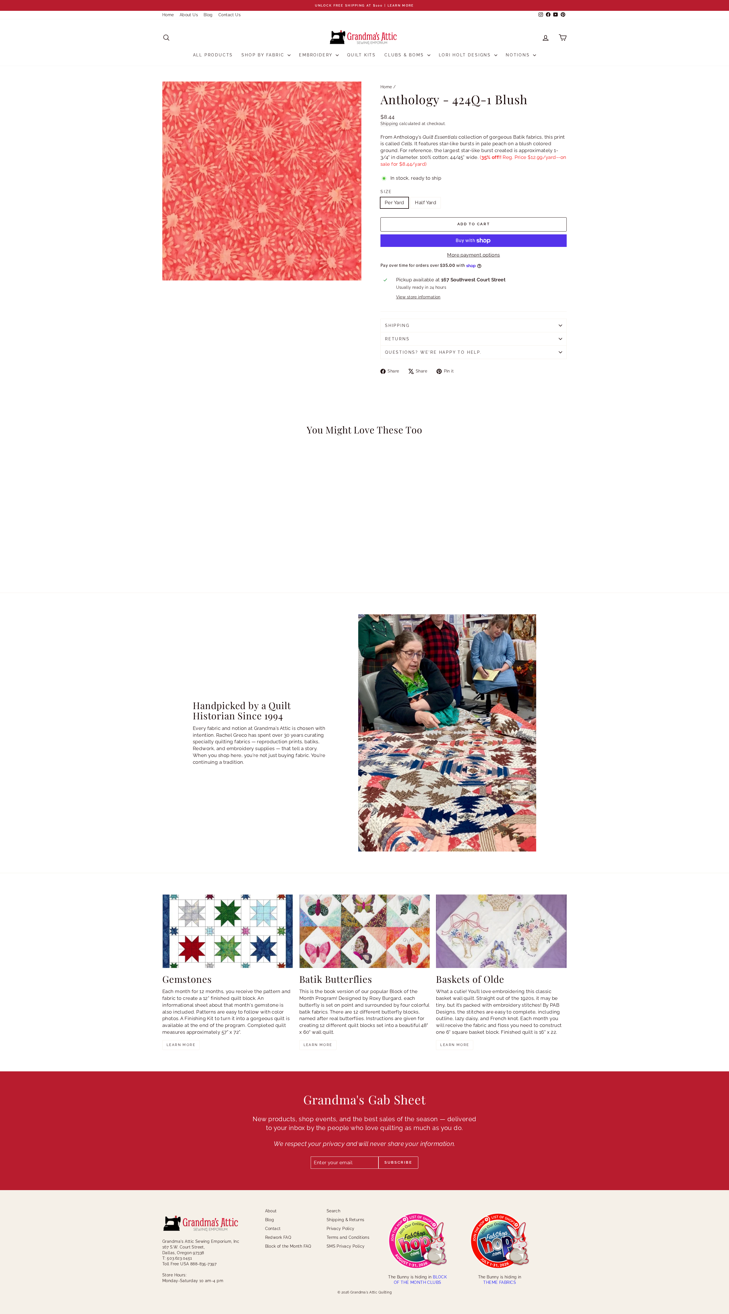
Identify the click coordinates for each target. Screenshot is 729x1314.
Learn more (181, 1045)
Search (334, 1211)
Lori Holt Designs (466, 55)
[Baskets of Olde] (501, 931)
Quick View (211, 539)
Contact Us (229, 15)
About (271, 1211)
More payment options (473, 255)
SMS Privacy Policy (346, 1246)
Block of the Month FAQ (288, 1246)
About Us (189, 15)
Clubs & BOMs (405, 55)
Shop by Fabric (263, 55)
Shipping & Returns (345, 1219)
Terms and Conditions (348, 1237)
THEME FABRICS (499, 1282)
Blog (208, 15)
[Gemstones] (227, 931)
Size (386, 191)
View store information (418, 297)
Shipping (389, 123)
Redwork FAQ (278, 1237)
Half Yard (425, 202)
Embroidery (316, 55)
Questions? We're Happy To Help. (433, 352)
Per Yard (394, 202)
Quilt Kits (361, 55)
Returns (397, 339)
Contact (273, 1228)
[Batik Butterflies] (364, 931)
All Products (213, 55)
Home (168, 15)
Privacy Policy (341, 1228)
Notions (519, 55)
